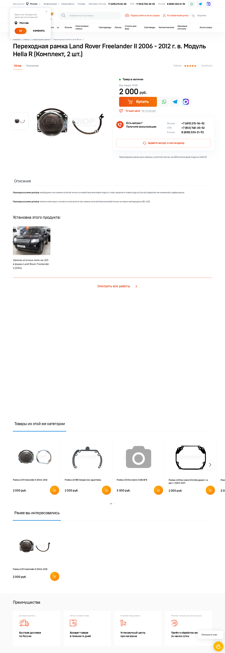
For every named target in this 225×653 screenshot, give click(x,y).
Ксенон (68, 27)
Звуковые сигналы (182, 27)
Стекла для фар (130, 27)
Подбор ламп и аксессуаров (145, 15)
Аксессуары (206, 27)
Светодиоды (105, 27)
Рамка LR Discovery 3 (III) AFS (132, 480)
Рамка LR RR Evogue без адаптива (83, 480)
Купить (142, 101)
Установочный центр (177, 15)
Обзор (18, 65)
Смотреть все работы (114, 286)
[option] (70, 122)
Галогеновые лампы (81, 27)
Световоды (149, 27)
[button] (210, 464)
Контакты (93, 4)
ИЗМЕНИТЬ (39, 30)
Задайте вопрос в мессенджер (166, 143)
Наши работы (67, 4)
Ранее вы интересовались (36, 512)
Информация (50, 4)
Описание (32, 65)
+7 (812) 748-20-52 (145, 4)
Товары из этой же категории (39, 423)
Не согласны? (149, 111)
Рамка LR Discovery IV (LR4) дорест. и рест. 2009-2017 (188, 481)
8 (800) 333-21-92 (176, 4)
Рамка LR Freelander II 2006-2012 (30, 480)
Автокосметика (166, 27)
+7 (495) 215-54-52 (117, 4)
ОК (20, 30)
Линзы (118, 27)
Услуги (50, 27)
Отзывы (81, 4)
